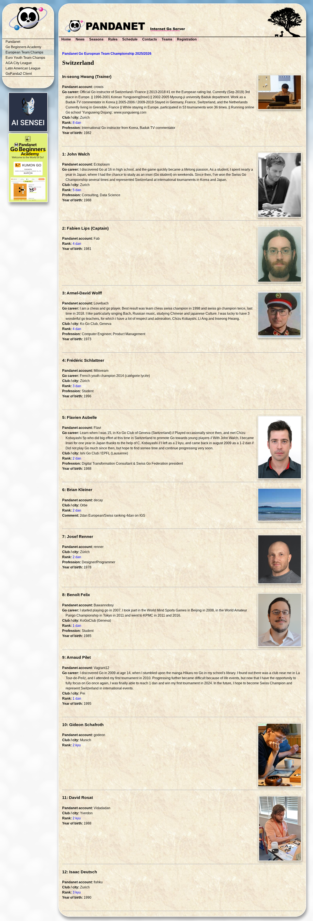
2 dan (77, 458)
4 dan (77, 243)
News (80, 39)
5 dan (77, 190)
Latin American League (23, 68)
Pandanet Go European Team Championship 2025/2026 (106, 53)
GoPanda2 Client (19, 73)
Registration (187, 39)
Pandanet (13, 41)
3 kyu (77, 892)
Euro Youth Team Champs (25, 57)
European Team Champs (24, 52)
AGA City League (19, 63)
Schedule (130, 39)
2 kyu (77, 745)
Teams (167, 39)
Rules (113, 39)
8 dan (77, 122)
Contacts (149, 39)
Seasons (96, 39)
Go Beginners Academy (23, 47)
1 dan (77, 625)
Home (66, 39)
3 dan (77, 386)
